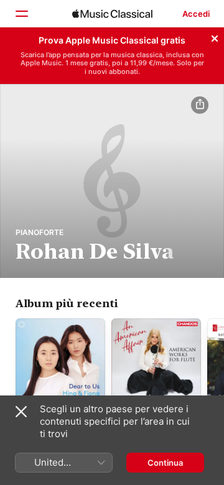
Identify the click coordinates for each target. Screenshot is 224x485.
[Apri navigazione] (21, 13)
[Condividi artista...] (199, 105)
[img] (112, 13)
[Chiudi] (214, 36)
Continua (165, 463)
